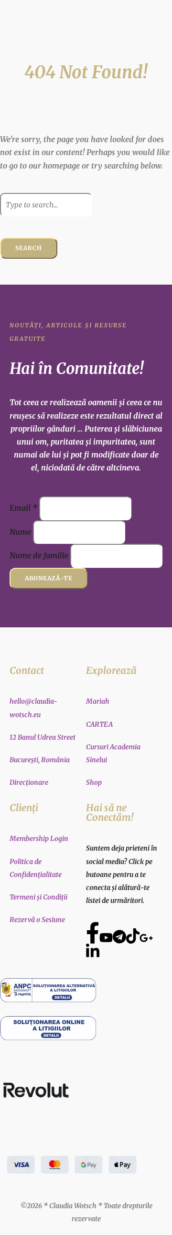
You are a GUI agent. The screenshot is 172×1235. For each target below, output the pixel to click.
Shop (94, 782)
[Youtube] (106, 937)
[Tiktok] (133, 936)
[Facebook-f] (92, 932)
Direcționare (29, 782)
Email (23, 508)
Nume (20, 532)
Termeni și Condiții (38, 897)
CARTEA (99, 724)
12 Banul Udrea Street (42, 737)
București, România (40, 759)
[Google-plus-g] (146, 938)
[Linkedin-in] (92, 951)
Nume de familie (39, 555)
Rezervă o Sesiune (37, 919)
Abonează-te (49, 578)
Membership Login (39, 838)
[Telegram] (119, 936)
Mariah (97, 701)
